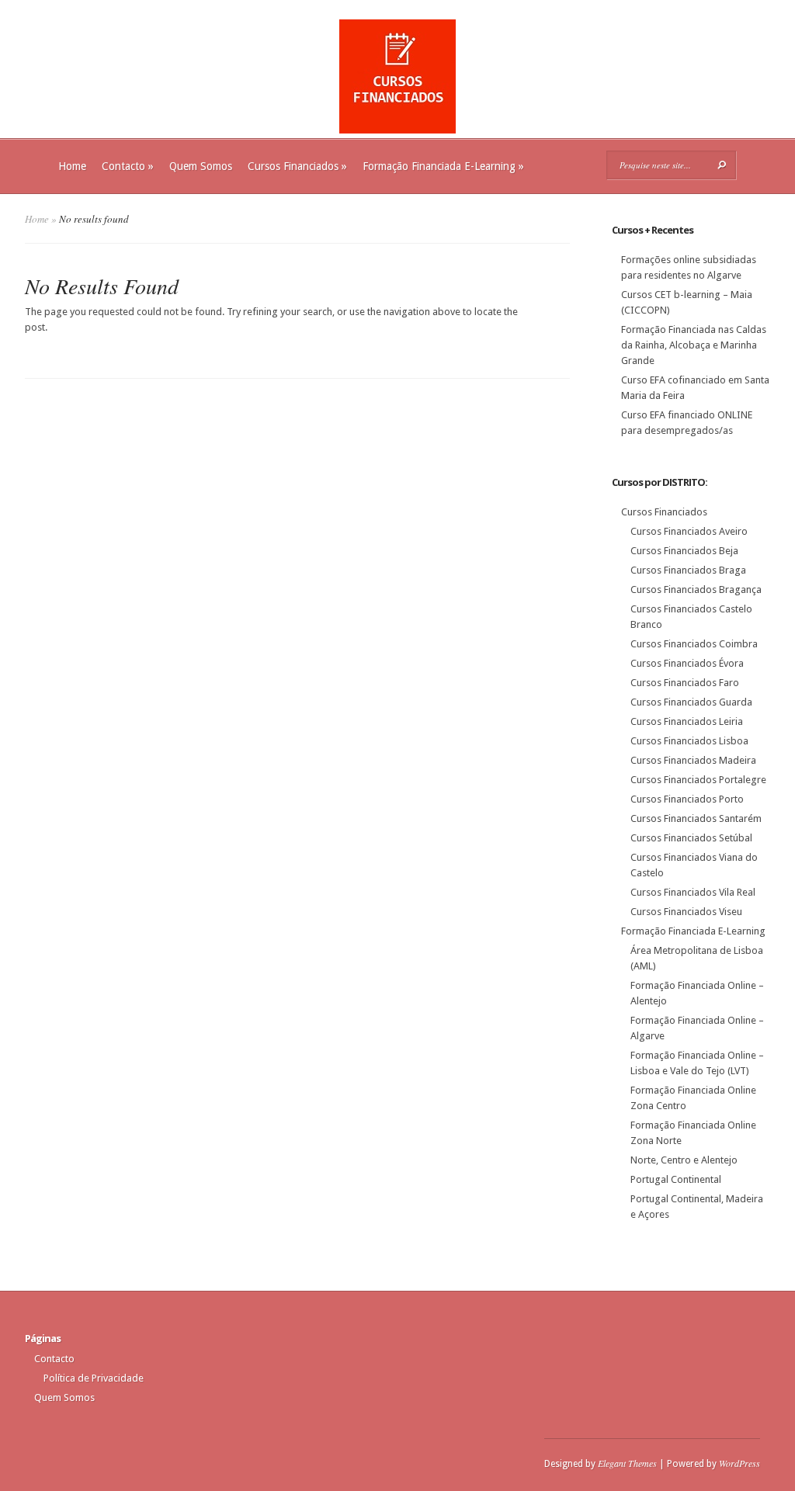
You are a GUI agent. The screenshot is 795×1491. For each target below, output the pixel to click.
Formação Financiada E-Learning (443, 166)
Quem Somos (200, 166)
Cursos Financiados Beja (684, 551)
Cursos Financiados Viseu (686, 911)
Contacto (128, 166)
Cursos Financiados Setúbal (691, 838)
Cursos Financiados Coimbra (694, 644)
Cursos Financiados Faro (684, 682)
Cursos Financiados (297, 166)
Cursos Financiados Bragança (696, 589)
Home (72, 166)
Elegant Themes (627, 1463)
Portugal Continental (675, 1179)
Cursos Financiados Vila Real (692, 892)
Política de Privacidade (93, 1378)
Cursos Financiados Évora (687, 663)
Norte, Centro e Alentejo (684, 1160)
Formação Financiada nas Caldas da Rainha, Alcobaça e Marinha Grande (693, 345)
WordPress (739, 1463)
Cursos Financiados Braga (688, 570)
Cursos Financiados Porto (687, 799)
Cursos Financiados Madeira (693, 760)
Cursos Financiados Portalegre (698, 779)
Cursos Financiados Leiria (686, 721)
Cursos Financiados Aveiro (689, 531)
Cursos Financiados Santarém (696, 818)
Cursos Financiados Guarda (691, 702)
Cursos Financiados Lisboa (689, 741)
